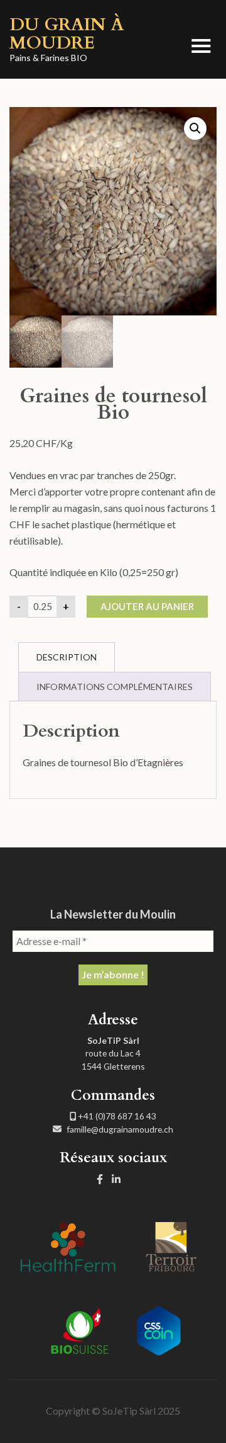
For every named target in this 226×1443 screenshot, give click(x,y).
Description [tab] (66, 657)
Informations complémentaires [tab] (114, 686)
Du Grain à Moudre (66, 34)
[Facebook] (100, 1179)
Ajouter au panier (147, 606)
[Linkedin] (116, 1179)
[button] (195, 128)
